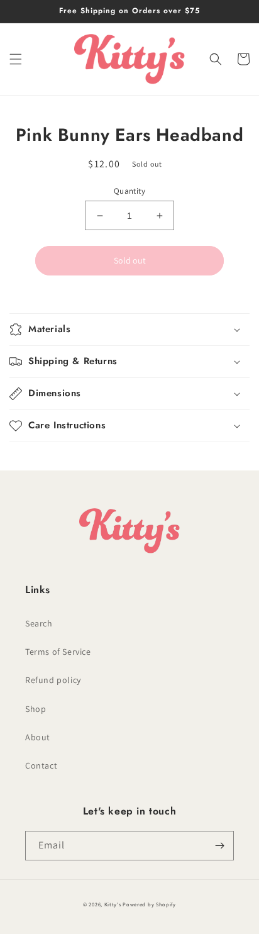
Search (39, 623)
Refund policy (53, 680)
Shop (35, 708)
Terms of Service (58, 651)
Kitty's (112, 904)
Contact (41, 765)
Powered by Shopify (149, 904)
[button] (16, 59)
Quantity (129, 191)
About (37, 737)
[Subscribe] (219, 845)
